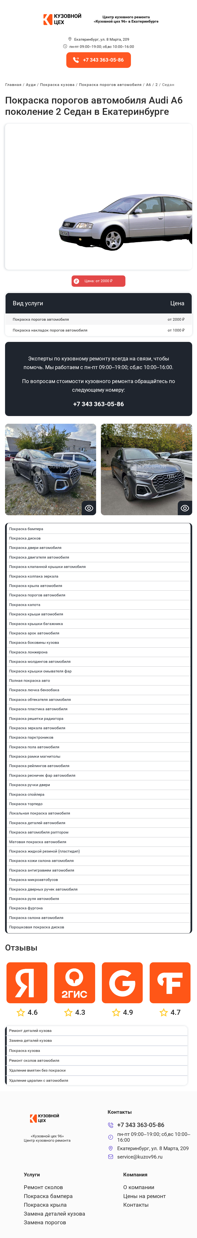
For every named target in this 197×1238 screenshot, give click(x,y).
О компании (138, 1187)
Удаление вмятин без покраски (37, 1070)
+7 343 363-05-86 (98, 404)
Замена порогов (45, 1222)
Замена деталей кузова (30, 1040)
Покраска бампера (48, 1196)
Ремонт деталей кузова (30, 1030)
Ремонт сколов (43, 1187)
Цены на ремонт (144, 1196)
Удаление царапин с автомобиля (38, 1080)
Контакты (136, 1205)
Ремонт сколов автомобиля (34, 1060)
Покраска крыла (45, 1205)
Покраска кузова (24, 1050)
